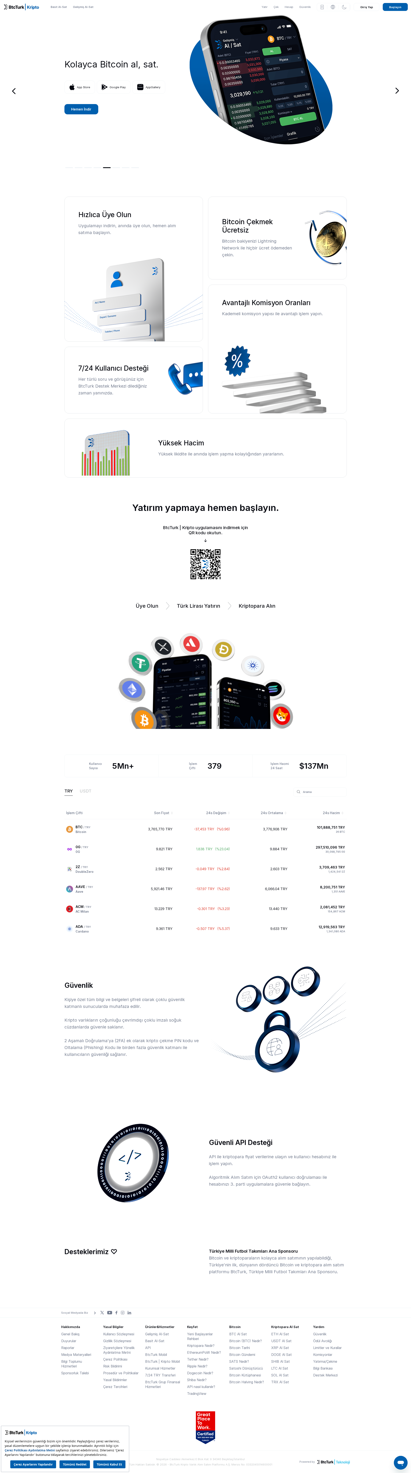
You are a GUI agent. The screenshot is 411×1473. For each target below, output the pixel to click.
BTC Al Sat (238, 1334)
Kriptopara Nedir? (200, 1345)
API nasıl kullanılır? (201, 1387)
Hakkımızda (70, 1327)
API (148, 1348)
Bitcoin (235, 1327)
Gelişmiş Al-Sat (83, 7)
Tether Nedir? (197, 1359)
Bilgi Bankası (323, 1368)
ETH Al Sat (280, 1334)
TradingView (196, 1393)
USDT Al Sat (281, 1341)
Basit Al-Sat (59, 7)
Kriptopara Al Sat (285, 1327)
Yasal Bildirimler (115, 1380)
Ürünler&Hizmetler (159, 1327)
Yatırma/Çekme (325, 1361)
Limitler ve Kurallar (327, 1348)
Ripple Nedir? (197, 1366)
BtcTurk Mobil (156, 1354)
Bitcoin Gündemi (242, 1354)
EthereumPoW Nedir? (204, 1352)
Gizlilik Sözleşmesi (117, 1341)
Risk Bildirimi (112, 1366)
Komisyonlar (322, 1354)
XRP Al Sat (280, 1348)
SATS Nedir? (239, 1361)
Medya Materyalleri (76, 1354)
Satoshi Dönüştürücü (246, 1368)
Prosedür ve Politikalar (120, 1373)
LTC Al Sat (279, 1368)
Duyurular (68, 1341)
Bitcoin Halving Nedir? (246, 1382)
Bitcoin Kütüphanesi (245, 1375)
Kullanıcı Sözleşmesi (118, 1334)
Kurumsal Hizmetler (160, 1368)
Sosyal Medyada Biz (74, 1312)
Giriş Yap (366, 7)
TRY (68, 791)
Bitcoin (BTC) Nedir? (245, 1341)
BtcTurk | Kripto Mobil (162, 1361)
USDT (85, 791)
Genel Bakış (70, 1334)
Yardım (318, 1327)
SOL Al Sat (280, 1375)
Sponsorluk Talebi (75, 1373)
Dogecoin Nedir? (200, 1373)
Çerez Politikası (115, 1359)
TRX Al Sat (280, 1382)
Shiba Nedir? (197, 1380)
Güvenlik (319, 1334)
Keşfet (192, 1327)
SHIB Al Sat (280, 1361)
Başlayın (395, 7)
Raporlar (67, 1348)
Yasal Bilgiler (113, 1327)
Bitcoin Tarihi (239, 1348)
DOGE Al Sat (281, 1354)
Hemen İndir (81, 121)
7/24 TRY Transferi (160, 1375)
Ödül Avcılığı (322, 1341)
